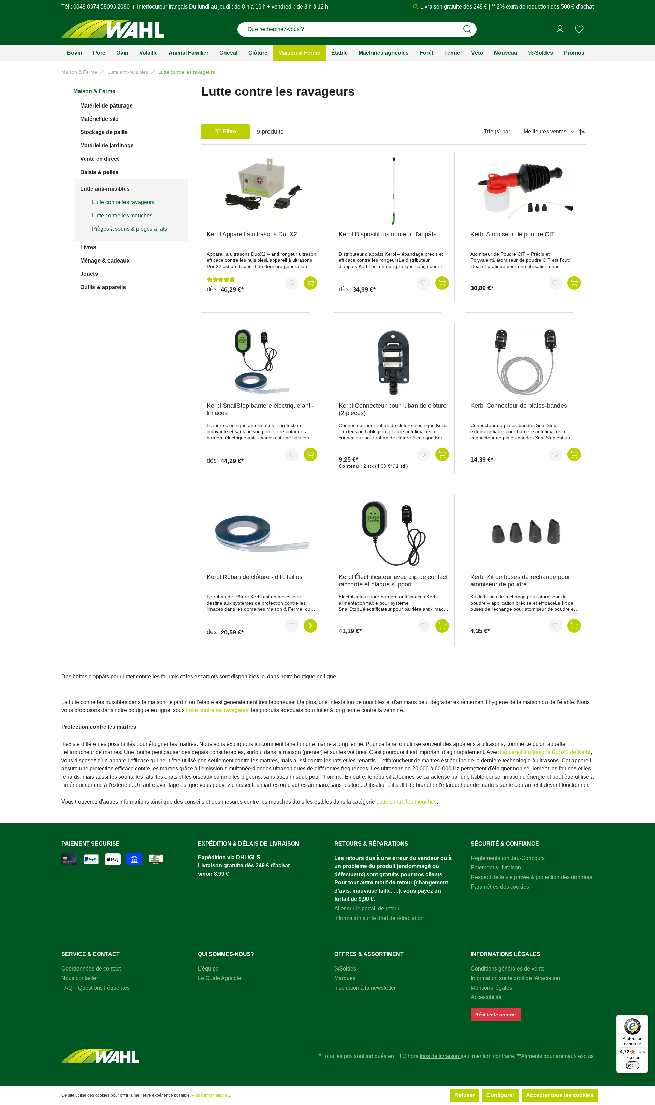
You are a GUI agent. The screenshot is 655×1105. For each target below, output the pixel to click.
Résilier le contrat (495, 1014)
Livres (88, 247)
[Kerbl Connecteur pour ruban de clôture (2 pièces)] (394, 362)
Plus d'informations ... (211, 1095)
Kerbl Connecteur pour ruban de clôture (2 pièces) (393, 409)
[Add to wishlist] (292, 283)
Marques (344, 978)
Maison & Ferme (94, 91)
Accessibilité (486, 997)
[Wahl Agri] (112, 29)
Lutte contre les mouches (122, 215)
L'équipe (208, 969)
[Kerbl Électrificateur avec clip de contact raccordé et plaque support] (394, 534)
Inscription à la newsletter (365, 988)
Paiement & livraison (496, 867)
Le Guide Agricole (219, 978)
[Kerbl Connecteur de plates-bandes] (525, 362)
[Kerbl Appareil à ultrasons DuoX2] (262, 191)
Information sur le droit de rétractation (379, 918)
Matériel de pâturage (106, 106)
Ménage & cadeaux (105, 261)
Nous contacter (79, 978)
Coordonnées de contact (91, 969)
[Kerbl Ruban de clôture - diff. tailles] (262, 534)
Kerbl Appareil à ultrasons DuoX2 (252, 234)
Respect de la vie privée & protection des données (531, 877)
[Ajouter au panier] (310, 283)
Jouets (89, 274)
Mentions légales (491, 988)
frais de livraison (440, 1056)
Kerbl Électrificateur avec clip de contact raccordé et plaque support (393, 580)
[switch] (632, 1065)
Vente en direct (99, 159)
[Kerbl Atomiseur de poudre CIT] (525, 191)
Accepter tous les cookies (559, 1095)
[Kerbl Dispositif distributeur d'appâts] (394, 191)
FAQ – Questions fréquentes (95, 988)
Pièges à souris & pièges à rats (129, 229)
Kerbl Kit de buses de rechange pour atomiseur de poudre (520, 580)
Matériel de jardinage (107, 145)
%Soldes (345, 969)
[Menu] (644, 1019)
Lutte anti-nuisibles (105, 189)
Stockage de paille (104, 132)
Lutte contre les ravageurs (123, 202)
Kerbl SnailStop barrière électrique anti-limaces (260, 409)
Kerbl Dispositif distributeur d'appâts (387, 234)
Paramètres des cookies (500, 887)
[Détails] (310, 626)
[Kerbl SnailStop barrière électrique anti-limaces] (262, 362)
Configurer (500, 1095)
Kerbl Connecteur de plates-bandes (518, 405)
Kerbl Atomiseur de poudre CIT (512, 234)
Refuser (464, 1095)
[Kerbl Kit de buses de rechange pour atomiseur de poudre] (525, 534)
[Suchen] (467, 29)
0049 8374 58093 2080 (101, 7)
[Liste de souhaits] (579, 29)
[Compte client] (560, 29)
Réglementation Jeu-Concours (508, 858)
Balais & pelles (99, 172)
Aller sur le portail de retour (366, 908)
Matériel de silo (99, 119)
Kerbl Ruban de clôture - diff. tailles (254, 576)
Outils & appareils (103, 287)
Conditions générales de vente (508, 969)
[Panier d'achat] (591, 30)
